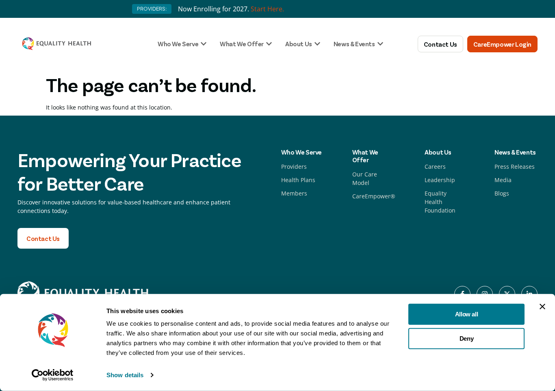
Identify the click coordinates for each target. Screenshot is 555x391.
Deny (466, 338)
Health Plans (298, 180)
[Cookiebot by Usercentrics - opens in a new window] (52, 375)
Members (294, 193)
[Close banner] (542, 306)
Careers (435, 166)
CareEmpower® (373, 196)
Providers (294, 166)
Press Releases (514, 166)
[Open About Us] (317, 43)
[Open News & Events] (380, 43)
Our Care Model (364, 178)
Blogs (501, 193)
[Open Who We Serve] (203, 43)
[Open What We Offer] (269, 43)
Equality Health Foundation (440, 201)
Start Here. (267, 8)
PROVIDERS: (152, 9)
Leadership (440, 180)
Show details (124, 375)
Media (503, 180)
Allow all (466, 314)
